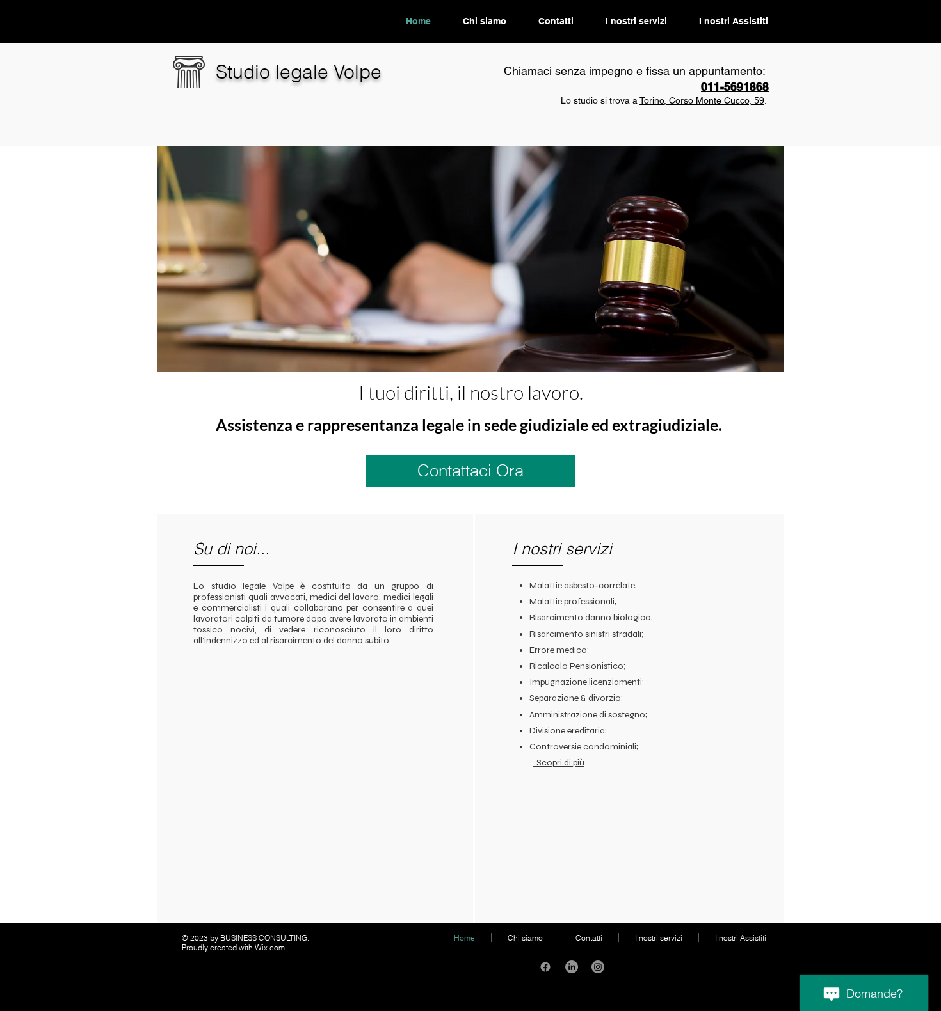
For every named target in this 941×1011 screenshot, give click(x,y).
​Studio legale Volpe (299, 72)
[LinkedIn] (571, 966)
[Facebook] (545, 966)
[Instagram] (597, 966)
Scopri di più (558, 762)
